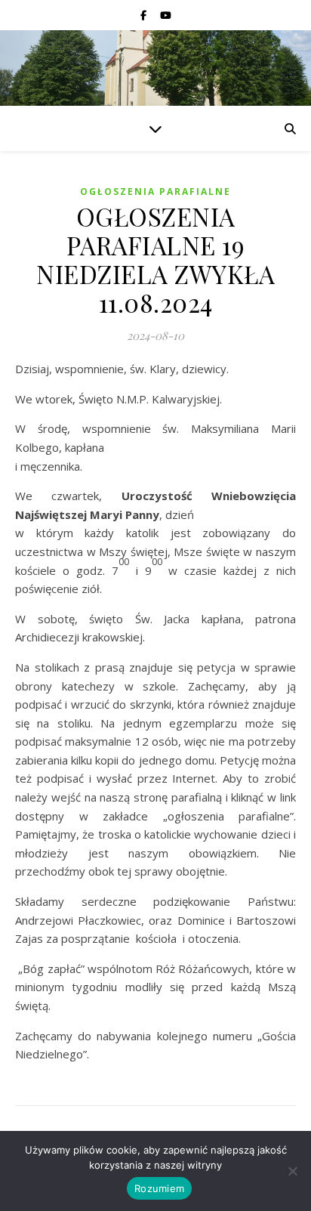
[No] (292, 1171)
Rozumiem (159, 1188)
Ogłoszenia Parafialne (155, 191)
